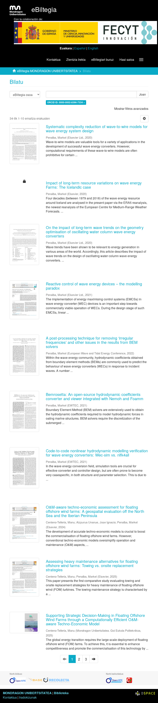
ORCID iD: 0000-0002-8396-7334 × (66, 102)
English (93, 48)
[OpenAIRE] (19, 679)
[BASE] (35, 679)
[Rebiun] (129, 679)
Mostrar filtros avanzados (131, 108)
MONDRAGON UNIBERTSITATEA (27, 693)
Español (80, 48)
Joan (142, 94)
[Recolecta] (56, 679)
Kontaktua (54, 59)
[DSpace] (145, 693)
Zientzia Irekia (76, 59)
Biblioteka (61, 693)
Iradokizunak (28, 697)
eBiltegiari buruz (102, 59)
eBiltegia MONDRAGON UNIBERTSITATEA (47, 71)
